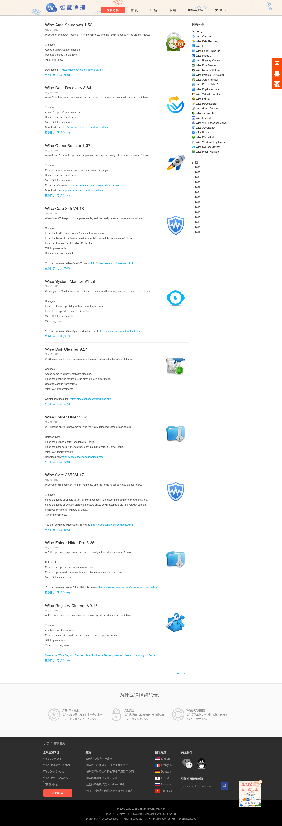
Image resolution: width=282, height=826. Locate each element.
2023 (197, 182)
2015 (197, 217)
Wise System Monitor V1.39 (70, 281)
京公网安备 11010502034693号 (103, 818)
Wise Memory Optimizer (209, 70)
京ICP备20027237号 (135, 818)
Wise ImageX (203, 55)
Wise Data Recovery (207, 41)
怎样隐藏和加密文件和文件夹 (102, 778)
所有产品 (197, 31)
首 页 (46, 743)
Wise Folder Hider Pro (208, 50)
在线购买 (57, 793)
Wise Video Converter (208, 94)
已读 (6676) (63, 404)
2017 (197, 207)
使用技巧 (125, 813)
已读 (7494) (63, 660)
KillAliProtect (203, 132)
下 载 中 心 (51, 784)
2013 (197, 227)
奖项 (115, 813)
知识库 (172, 813)
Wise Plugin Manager (207, 151)
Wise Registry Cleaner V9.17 (71, 605)
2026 (197, 167)
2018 (197, 202)
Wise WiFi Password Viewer (211, 123)
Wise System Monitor (208, 147)
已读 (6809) (63, 529)
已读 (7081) (63, 461)
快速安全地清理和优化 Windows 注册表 (109, 791)
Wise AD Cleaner (205, 127)
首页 (108, 813)
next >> (180, 673)
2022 (197, 187)
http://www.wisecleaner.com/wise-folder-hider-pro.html (128, 587)
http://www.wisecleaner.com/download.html (85, 127)
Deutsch (166, 771)
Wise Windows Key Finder (210, 142)
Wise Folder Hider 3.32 (66, 417)
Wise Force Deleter (206, 103)
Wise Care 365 (204, 36)
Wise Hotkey (203, 99)
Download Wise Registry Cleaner (104, 655)
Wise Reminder (204, 118)
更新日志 (59, 743)
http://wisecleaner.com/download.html (83, 69)
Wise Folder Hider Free (208, 84)
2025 (197, 172)
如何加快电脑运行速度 (98, 758)
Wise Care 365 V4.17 (64, 474)
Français (166, 765)
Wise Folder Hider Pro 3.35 (70, 542)
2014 (197, 222)
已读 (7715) (63, 336)
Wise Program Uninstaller (210, 75)
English (165, 758)
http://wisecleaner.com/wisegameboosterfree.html (97, 185)
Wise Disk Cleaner (206, 65)
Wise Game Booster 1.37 (68, 145)
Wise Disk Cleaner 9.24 (66, 349)
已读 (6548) (63, 268)
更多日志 (50, 74)
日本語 (165, 778)
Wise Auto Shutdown (207, 79)
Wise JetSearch (205, 113)
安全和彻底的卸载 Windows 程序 (105, 784)
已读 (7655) (63, 195)
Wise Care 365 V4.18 (64, 208)
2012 (197, 232)
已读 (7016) (63, 132)
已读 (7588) (63, 74)
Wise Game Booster (207, 108)
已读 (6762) (63, 592)
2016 (197, 212)
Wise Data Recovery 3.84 (68, 87)
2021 (197, 192)
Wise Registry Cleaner (208, 60)
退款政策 (137, 813)
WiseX (199, 46)
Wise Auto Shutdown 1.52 (68, 24)
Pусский (166, 784)
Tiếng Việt (167, 791)
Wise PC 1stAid (205, 137)
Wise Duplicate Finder (208, 89)
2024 (197, 177)
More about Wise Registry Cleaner (64, 655)
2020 (197, 197)
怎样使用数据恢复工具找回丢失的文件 (108, 765)
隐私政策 (149, 813)
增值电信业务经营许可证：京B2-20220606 (172, 818)
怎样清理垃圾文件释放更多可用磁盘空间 (109, 771)
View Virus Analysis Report (140, 655)
